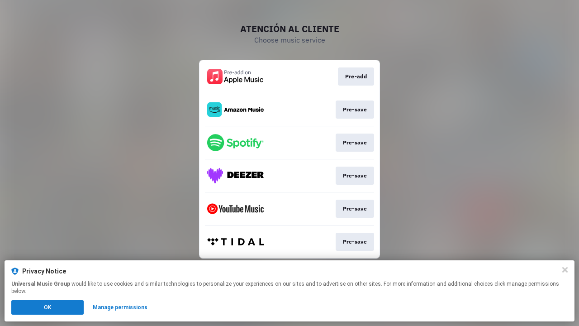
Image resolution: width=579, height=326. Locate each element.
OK (47, 307)
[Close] (565, 270)
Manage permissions (120, 307)
